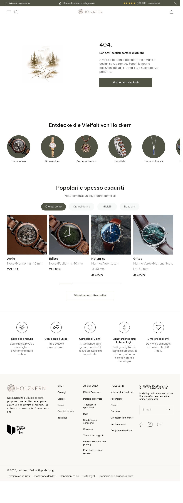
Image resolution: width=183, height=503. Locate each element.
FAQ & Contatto (91, 392)
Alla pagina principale (125, 82)
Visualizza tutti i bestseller (90, 295)
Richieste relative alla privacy (94, 443)
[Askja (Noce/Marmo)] (27, 235)
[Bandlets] (120, 146)
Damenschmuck (86, 161)
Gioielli (61, 398)
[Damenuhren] (52, 146)
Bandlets (120, 161)
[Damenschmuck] (86, 146)
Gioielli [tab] (107, 206)
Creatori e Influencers (122, 418)
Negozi (114, 405)
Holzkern (23, 470)
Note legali (89, 476)
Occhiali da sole (66, 411)
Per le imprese (118, 424)
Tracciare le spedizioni (89, 406)
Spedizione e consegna (90, 421)
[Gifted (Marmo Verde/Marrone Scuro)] (153, 235)
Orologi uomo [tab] (53, 206)
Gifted (137, 258)
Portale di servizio (92, 398)
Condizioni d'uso (69, 476)
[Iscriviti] (168, 410)
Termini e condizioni (18, 476)
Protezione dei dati (45, 476)
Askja (11, 258)
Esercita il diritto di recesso (93, 452)
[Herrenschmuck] (153, 146)
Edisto (53, 258)
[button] (8, 11)
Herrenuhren (19, 161)
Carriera (115, 411)
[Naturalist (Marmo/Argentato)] (111, 235)
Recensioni (116, 398)
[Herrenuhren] (18, 146)
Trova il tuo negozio (93, 435)
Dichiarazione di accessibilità (116, 476)
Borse (61, 405)
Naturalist (98, 258)
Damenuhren (52, 161)
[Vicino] (175, 3)
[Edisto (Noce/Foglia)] (69, 235)
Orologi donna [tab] (81, 206)
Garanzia (88, 429)
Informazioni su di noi (122, 392)
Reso (85, 414)
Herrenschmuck (154, 161)
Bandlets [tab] (129, 206)
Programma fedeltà (121, 430)
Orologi (62, 392)
